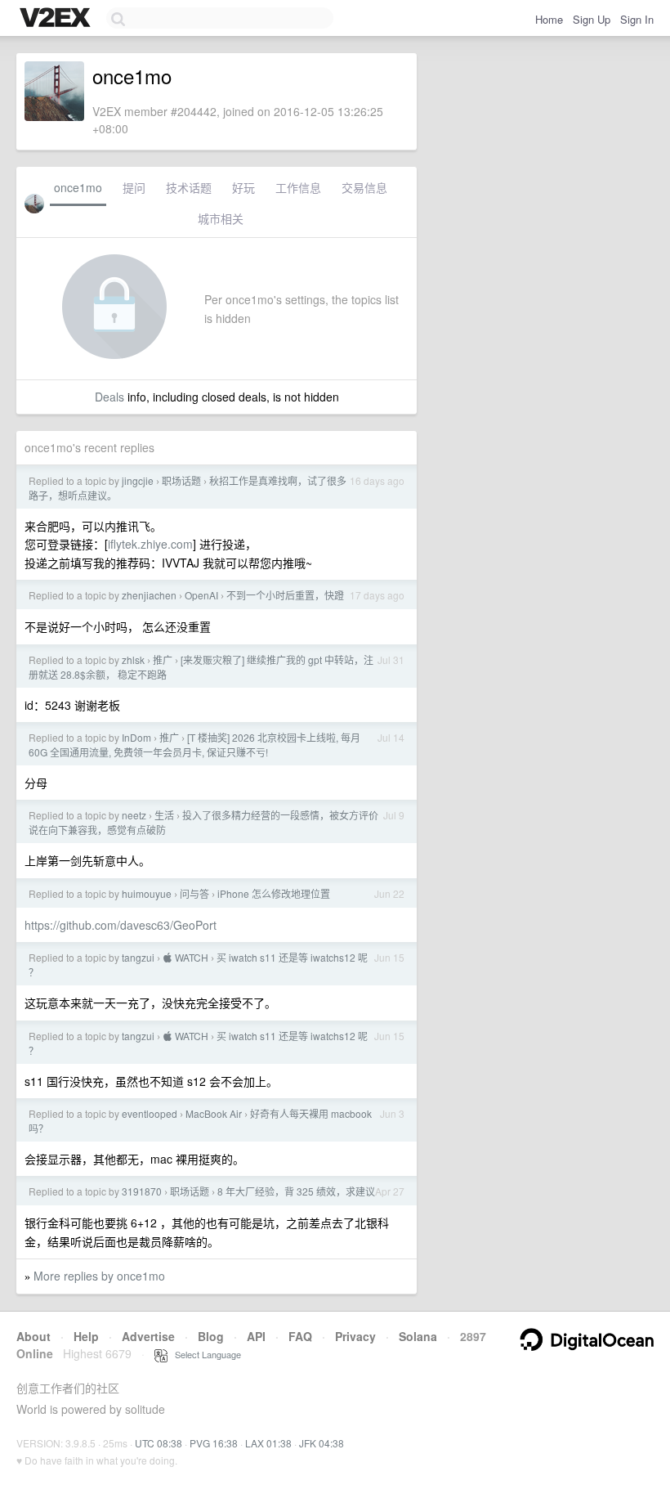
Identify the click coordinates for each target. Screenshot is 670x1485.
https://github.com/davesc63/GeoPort (121, 925)
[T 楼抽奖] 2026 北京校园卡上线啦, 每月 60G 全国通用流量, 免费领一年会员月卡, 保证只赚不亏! (194, 744)
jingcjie (138, 480)
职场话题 (181, 480)
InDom (136, 737)
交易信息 (364, 187)
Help (86, 1336)
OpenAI (201, 595)
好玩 (243, 187)
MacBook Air (213, 1113)
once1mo (78, 187)
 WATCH (185, 957)
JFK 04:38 (321, 1443)
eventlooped (149, 1113)
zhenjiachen (149, 595)
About (33, 1336)
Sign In (637, 19)
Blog (211, 1336)
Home (549, 19)
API (256, 1336)
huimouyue (147, 893)
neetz (134, 815)
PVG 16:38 (214, 1443)
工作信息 (298, 187)
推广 (162, 659)
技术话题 (189, 187)
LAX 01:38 (268, 1443)
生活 (164, 815)
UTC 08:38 (158, 1443)
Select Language (204, 1354)
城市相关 (220, 218)
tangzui (138, 957)
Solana (418, 1336)
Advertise (148, 1336)
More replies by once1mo (99, 1275)
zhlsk (133, 659)
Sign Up (591, 19)
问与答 (194, 893)
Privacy (355, 1336)
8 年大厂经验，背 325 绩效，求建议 (296, 1191)
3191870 (142, 1191)
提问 (134, 187)
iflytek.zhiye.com (150, 544)
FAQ (300, 1336)
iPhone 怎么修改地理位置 (273, 893)
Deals (109, 396)
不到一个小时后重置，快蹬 (285, 595)
